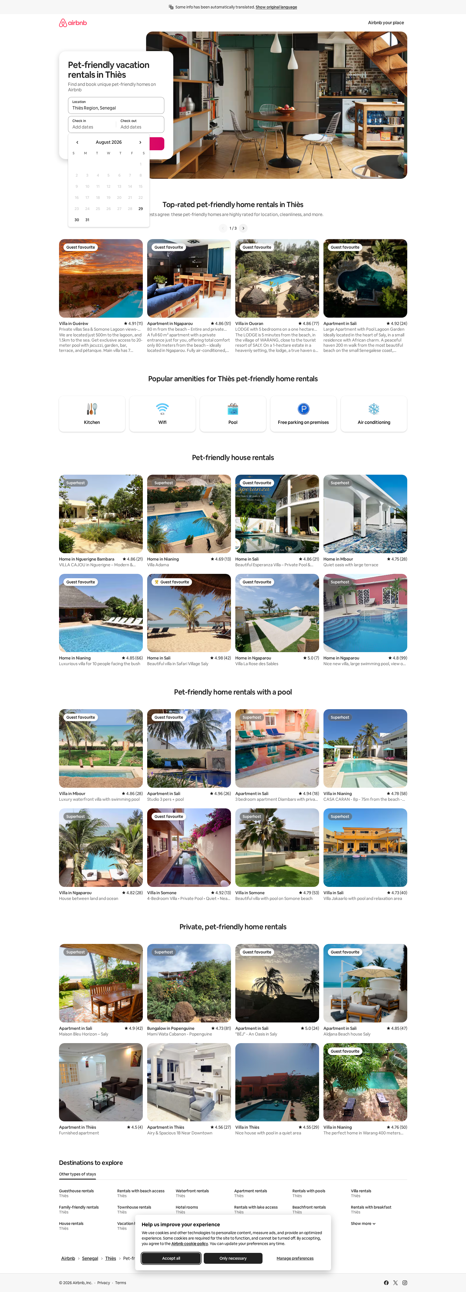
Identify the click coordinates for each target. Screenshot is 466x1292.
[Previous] (223, 228)
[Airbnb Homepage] (73, 22)
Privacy (103, 1282)
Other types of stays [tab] (77, 1174)
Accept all (171, 1258)
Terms (120, 1282)
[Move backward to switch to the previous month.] (77, 142)
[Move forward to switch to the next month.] (140, 142)
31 (87, 219)
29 (140, 208)
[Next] (243, 228)
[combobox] (116, 108)
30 (77, 219)
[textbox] (92, 127)
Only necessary (233, 1258)
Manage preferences (295, 1258)
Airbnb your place (386, 23)
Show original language (276, 7)
